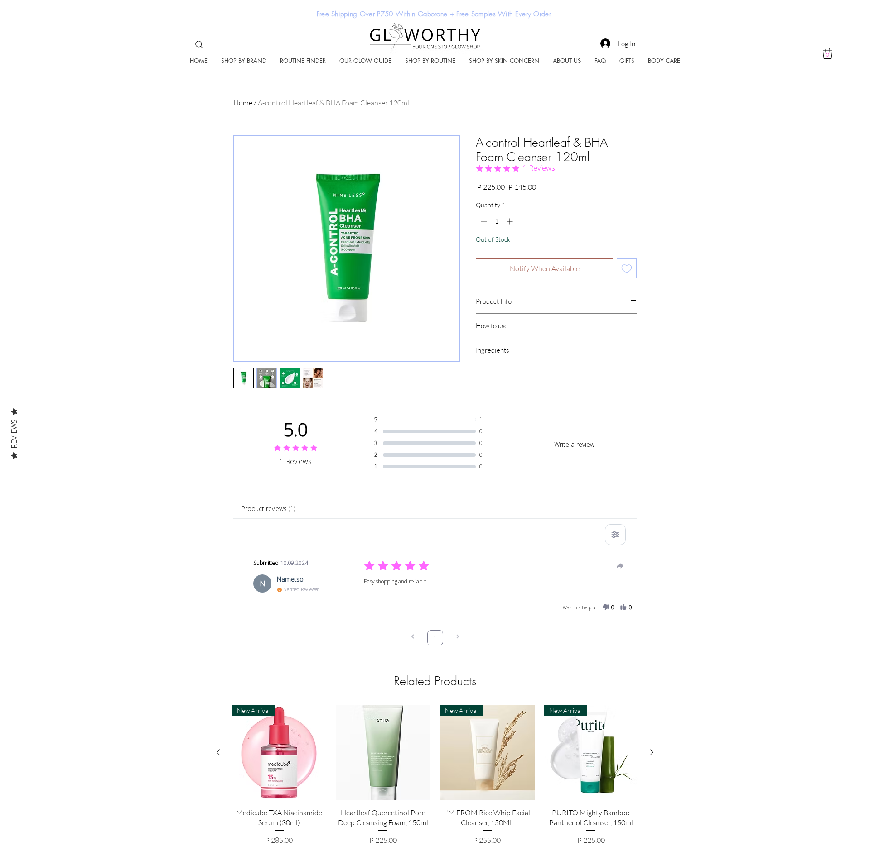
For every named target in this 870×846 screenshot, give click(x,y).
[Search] (199, 44)
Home (242, 102)
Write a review (574, 444)
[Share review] (620, 565)
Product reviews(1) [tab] (268, 508)
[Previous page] (413, 637)
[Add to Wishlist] (627, 268)
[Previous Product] (218, 752)
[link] (827, 53)
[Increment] (510, 221)
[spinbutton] (496, 221)
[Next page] (458, 637)
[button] (243, 60)
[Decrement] (482, 221)
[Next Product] (651, 752)
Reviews (14, 434)
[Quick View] (383, 752)
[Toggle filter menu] (615, 534)
